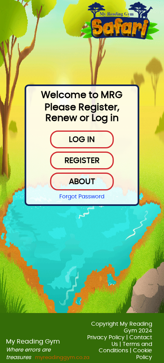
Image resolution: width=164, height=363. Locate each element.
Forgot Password (81, 197)
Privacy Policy (106, 337)
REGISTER (82, 161)
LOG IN (82, 140)
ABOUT (82, 182)
